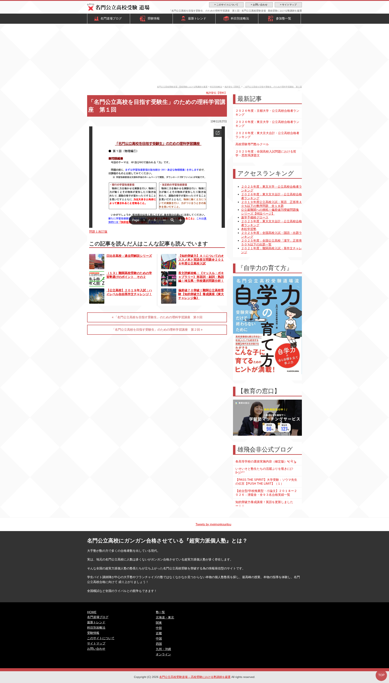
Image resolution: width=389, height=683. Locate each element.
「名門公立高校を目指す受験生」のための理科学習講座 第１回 (272, 87)
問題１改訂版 (98, 231)
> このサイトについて (226, 4)
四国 (159, 643)
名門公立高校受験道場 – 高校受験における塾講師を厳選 (195, 677)
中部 (159, 628)
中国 (159, 638)
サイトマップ (96, 643)
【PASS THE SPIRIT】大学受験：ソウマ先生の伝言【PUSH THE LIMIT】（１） (266, 481)
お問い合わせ (96, 648)
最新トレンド (197, 18)
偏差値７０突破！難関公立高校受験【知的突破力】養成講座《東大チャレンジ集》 (201, 294)
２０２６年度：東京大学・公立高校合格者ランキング (267, 123)
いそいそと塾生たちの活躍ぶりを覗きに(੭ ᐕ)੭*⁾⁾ (264, 470)
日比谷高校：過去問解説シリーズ (129, 255)
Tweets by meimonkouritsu (213, 524)
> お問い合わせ (259, 4)
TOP (381, 675)
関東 (159, 622)
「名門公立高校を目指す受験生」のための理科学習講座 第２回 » (157, 329)
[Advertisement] (194, 55)
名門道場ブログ (111, 18)
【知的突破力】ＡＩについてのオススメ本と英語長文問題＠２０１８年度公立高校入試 (201, 259)
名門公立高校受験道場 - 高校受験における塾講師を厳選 (182, 87)
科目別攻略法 (240, 18)
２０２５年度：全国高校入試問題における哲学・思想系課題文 (265, 153)
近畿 (159, 633)
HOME (91, 612)
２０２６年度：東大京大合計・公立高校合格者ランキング (267, 135)
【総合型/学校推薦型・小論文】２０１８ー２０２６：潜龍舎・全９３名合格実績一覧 (266, 492)
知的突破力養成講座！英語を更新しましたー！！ (264, 504)
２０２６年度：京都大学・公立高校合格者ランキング (267, 112)
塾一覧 (160, 612)
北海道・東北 (165, 617)
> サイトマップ (288, 4)
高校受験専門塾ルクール (252, 144)
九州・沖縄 (163, 649)
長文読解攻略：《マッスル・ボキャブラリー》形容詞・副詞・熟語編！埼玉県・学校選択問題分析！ (201, 276)
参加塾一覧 (283, 18)
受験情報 (153, 18)
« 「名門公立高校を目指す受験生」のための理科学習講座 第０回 (157, 317)
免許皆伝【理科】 (232, 87)
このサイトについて (100, 638)
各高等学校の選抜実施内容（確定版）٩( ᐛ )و (265, 461)
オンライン (163, 654)
